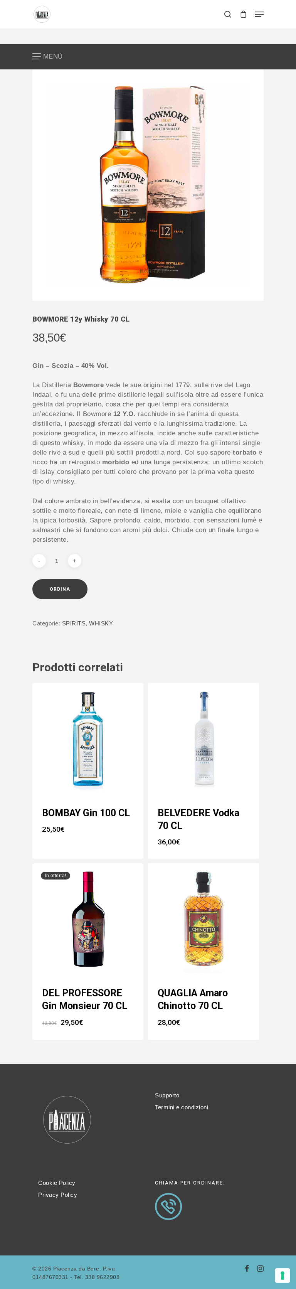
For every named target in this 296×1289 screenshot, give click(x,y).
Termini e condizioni (181, 1107)
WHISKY (101, 623)
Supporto (167, 1095)
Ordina (60, 589)
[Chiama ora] (168, 1224)
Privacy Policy (57, 1194)
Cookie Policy (57, 1182)
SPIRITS (74, 623)
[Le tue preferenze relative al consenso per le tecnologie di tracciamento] (282, 1275)
